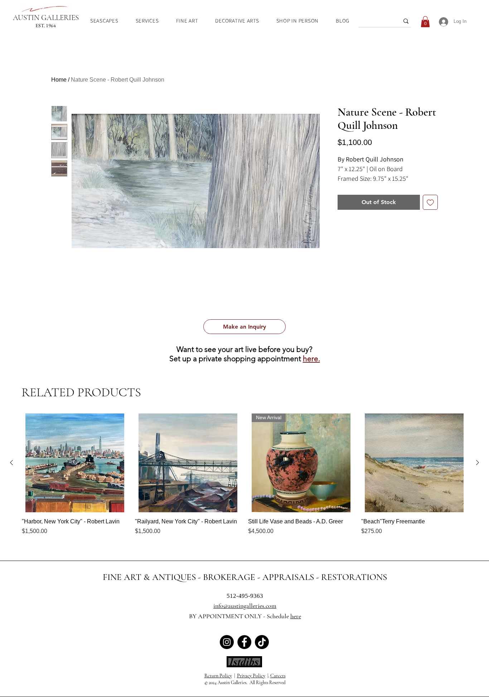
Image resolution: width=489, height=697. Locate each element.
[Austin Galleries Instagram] (227, 642)
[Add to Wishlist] (430, 202)
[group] (244, 478)
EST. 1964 (45, 25)
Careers (278, 676)
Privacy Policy (251, 676)
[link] (425, 21)
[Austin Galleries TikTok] (262, 642)
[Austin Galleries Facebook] (244, 642)
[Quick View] (75, 462)
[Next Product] (477, 462)
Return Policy (218, 676)
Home (59, 80)
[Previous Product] (11, 462)
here (295, 616)
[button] (244, 326)
